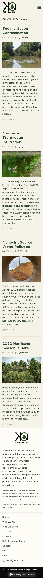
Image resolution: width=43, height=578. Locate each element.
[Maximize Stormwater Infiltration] (21, 164)
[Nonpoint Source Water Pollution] (21, 268)
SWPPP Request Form (13, 540)
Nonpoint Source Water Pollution (17, 244)
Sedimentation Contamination (15, 30)
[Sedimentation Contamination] (21, 54)
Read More (8, 119)
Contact (6, 545)
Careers (6, 536)
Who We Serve (10, 526)
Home (5, 517)
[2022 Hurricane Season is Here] (21, 370)
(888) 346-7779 (15, 560)
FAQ (4, 555)
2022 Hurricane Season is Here (16, 345)
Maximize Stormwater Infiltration (12, 137)
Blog (4, 550)
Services (6, 531)
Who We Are (9, 521)
